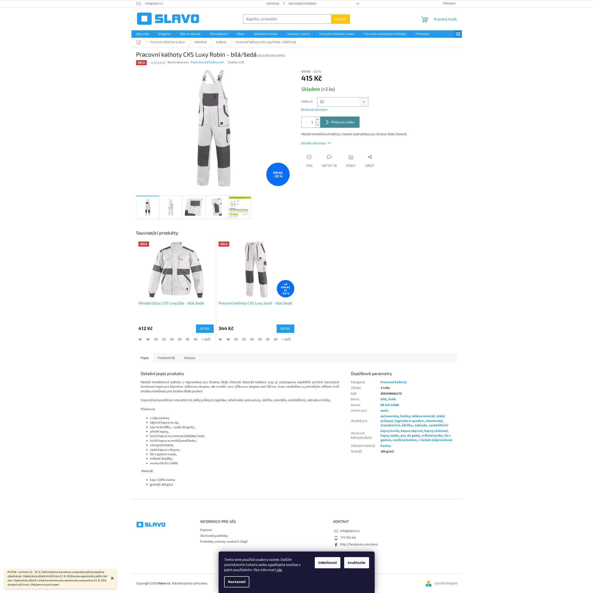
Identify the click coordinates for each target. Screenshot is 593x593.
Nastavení (236, 581)
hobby (405, 416)
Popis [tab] (145, 358)
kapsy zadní (389, 435)
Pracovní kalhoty (393, 382)
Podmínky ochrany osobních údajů (223, 541)
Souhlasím (357, 562)
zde (279, 569)
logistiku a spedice (409, 421)
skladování (434, 421)
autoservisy (389, 416)
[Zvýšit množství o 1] (317, 119)
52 (163, 339)
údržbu (407, 425)
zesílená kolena (405, 440)
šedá (392, 399)
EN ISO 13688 (389, 405)
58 (187, 339)
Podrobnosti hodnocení (207, 62)
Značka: (236, 62)
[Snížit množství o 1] (317, 125)
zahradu (421, 425)
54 (171, 339)
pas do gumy (410, 435)
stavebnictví (390, 425)
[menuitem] (142, 34)
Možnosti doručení (314, 110)
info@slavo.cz (350, 531)
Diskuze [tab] (189, 358)
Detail (205, 329)
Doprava (273, 4)
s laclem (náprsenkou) (435, 440)
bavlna (385, 446)
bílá (383, 399)
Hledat (340, 19)
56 (179, 339)
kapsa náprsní (411, 431)
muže (384, 410)
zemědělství (438, 425)
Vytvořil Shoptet (446, 583)
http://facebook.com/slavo (359, 544)
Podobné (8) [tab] (166, 358)
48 (148, 339)
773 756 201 (348, 537)
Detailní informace (313, 143)
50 (156, 339)
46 (140, 339)
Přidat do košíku (343, 122)
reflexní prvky (432, 435)
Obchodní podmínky (302, 4)
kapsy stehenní (436, 431)
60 (195, 339)
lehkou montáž (423, 416)
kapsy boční (389, 431)
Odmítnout (327, 562)
